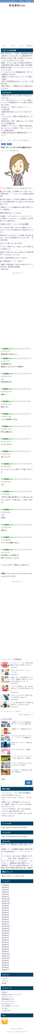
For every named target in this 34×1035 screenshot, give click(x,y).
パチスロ (13, 45)
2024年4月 (5, 917)
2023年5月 (5, 942)
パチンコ (21, 45)
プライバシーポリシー (17, 1028)
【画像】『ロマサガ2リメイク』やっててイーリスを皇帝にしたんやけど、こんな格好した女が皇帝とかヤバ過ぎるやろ (16, 218)
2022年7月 (5, 965)
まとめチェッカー (8, 1003)
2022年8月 (5, 963)
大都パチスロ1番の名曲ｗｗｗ (25, 714)
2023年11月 (6, 928)
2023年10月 (6, 931)
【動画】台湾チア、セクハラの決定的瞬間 (14, 224)
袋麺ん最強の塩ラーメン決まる (10, 213)
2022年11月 (6, 956)
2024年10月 (6, 903)
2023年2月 (5, 949)
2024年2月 (5, 921)
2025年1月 (5, 896)
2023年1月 (5, 951)
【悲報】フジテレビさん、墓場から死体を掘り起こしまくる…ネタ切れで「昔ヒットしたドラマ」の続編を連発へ (17, 128)
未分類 (4, 983)
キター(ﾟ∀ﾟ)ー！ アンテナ (10, 1006)
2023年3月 (5, 947)
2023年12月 (6, 926)
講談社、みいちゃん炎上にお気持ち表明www (16, 62)
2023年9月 (5, 933)
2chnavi (4, 992)
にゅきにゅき (6, 1010)
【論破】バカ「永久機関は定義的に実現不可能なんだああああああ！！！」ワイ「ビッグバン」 (16, 851)
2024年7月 (5, 910)
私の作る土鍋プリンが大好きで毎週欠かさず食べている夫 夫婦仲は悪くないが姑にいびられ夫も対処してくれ (17, 202)
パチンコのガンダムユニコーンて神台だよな (12, 711)
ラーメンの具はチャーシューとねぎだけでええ (16, 188)
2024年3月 (5, 919)
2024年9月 (5, 905)
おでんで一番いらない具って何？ (11, 243)
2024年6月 (5, 912)
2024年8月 (5, 908)
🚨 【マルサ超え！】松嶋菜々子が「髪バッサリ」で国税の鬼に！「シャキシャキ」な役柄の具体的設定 (17, 194)
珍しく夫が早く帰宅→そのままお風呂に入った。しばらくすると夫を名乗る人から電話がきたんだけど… (16, 230)
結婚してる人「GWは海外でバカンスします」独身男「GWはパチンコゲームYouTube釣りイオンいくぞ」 (16, 804)
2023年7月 (5, 937)
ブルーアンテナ (7, 996)
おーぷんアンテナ (8, 1001)
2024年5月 (5, 915)
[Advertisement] (17, 26)
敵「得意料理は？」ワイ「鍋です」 (12, 261)
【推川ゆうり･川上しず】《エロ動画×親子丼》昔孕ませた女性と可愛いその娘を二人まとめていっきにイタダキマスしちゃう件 (17, 58)
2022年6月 (5, 967)
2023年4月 (5, 944)
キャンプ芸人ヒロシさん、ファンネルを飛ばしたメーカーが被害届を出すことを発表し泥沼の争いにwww (17, 102)
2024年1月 (5, 924)
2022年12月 (6, 953)
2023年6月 (5, 940)
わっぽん (5, 1008)
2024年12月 (6, 899)
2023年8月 (5, 935)
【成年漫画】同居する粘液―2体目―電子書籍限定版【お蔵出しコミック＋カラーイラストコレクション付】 (17, 67)
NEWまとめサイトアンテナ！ (12, 994)
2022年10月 (6, 958)
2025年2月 (5, 894)
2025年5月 (5, 887)
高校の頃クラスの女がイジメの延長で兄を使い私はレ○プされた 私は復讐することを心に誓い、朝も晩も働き (16, 238)
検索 (3, 779)
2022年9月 (5, 960)
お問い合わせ (30, 45)
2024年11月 (6, 901)
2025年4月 (5, 890)
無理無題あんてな (8, 999)
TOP (4, 45)
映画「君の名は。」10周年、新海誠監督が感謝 (17, 53)
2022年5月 (5, 969)
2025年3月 (5, 892)
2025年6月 (5, 885)
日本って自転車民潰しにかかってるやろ (13, 258)
